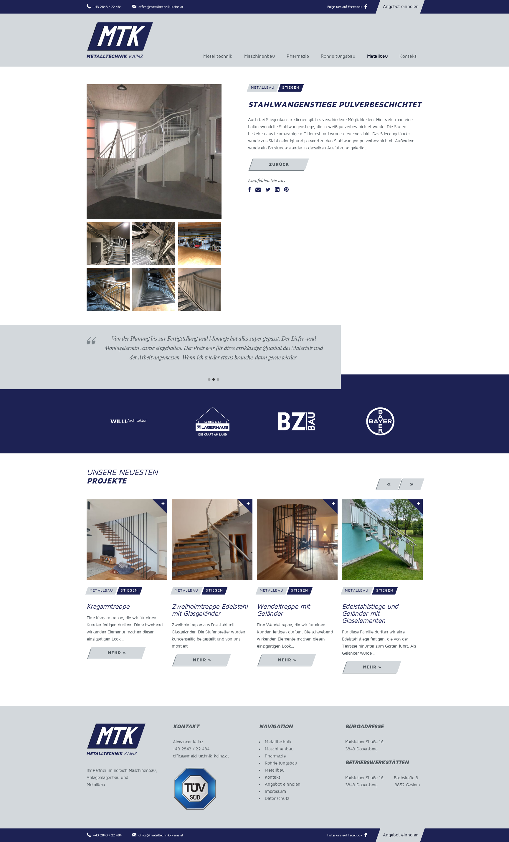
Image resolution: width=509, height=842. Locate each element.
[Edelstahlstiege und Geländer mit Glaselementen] (382, 539)
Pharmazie (298, 56)
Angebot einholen (401, 6)
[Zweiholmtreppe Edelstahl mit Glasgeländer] (212, 539)
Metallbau (377, 56)
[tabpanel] (214, 352)
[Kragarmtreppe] (127, 539)
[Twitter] (267, 190)
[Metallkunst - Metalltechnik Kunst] (154, 151)
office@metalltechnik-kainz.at (160, 7)
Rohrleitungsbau (338, 56)
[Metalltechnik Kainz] (120, 40)
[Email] (258, 190)
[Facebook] (249, 190)
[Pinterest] (286, 190)
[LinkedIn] (277, 190)
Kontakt (408, 56)
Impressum (275, 791)
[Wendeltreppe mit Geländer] (297, 539)
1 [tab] (209, 379)
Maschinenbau (259, 56)
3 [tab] (218, 379)
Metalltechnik (217, 56)
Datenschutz (277, 798)
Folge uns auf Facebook (344, 7)
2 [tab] (213, 379)
